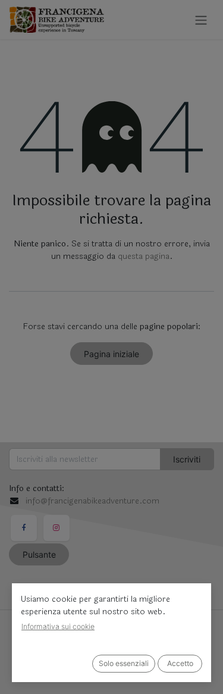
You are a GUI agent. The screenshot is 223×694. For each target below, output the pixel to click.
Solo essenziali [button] (124, 663)
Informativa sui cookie (58, 626)
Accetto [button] (180, 663)
